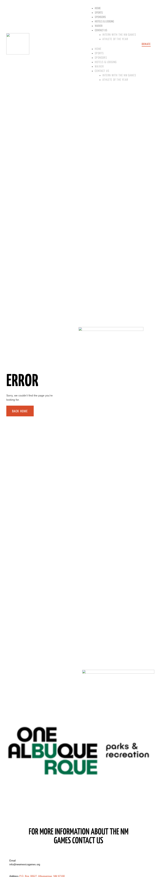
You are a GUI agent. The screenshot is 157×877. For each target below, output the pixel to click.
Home (98, 8)
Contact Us (101, 30)
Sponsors (100, 17)
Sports (99, 12)
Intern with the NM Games (119, 34)
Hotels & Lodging (104, 21)
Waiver (98, 26)
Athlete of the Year (115, 39)
